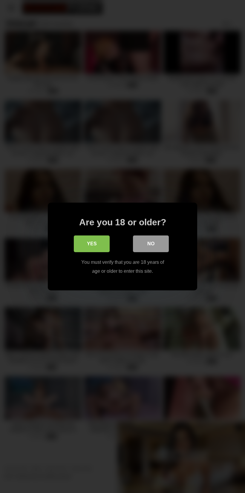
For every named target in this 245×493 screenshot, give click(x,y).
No (150, 243)
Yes (92, 243)
